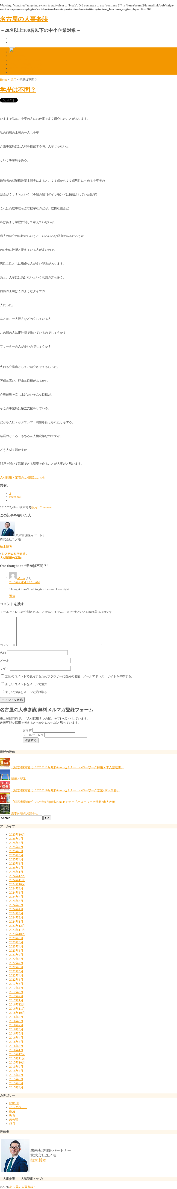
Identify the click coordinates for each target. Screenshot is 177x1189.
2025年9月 (16, 838)
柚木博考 (6, 546)
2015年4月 (16, 1087)
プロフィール (18, 56)
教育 (12, 1115)
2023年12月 (17, 925)
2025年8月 (16, 843)
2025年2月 (16, 867)
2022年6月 (16, 967)
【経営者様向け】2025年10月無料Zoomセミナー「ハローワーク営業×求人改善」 (65, 790)
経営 (12, 1123)
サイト (4, 668)
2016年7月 (16, 1025)
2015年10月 (17, 1062)
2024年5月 (16, 905)
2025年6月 (16, 851)
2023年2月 (16, 954)
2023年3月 (16, 950)
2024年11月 (17, 880)
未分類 (13, 1119)
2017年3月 (16, 992)
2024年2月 (16, 917)
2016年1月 (16, 1050)
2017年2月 (16, 996)
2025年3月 (16, 863)
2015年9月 (16, 1066)
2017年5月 (16, 983)
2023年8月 (16, 938)
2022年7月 (16, 963)
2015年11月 (17, 1058)
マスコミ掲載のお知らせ (25, 68)
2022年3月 (16, 979)
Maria (21, 578)
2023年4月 (16, 946)
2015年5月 (16, 1083)
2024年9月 (16, 888)
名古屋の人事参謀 (24, 19)
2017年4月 (16, 988)
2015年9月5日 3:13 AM (24, 582)
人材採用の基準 (10, 558)
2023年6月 (16, 942)
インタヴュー (18, 1107)
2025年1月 (16, 872)
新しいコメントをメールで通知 (26, 684)
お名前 (27, 730)
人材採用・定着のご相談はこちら (22, 477)
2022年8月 (16, 959)
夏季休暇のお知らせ (24, 813)
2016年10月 (17, 1012)
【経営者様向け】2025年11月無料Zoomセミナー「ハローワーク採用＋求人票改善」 (67, 767)
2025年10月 (17, 834)
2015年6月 (16, 1079)
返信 (12, 596)
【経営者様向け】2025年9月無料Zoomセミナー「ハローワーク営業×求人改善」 (64, 802)
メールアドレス (33, 735)
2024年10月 (17, 884)
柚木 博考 (38, 1160)
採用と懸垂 (18, 779)
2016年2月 (16, 1046)
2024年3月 (16, 913)
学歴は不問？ (18, 89)
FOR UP (14, 1103)
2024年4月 (16, 909)
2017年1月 (16, 1000)
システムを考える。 (15, 553)
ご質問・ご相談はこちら (25, 64)
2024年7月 (16, 896)
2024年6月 (16, 901)
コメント (8, 645)
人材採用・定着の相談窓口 (27, 60)
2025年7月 (16, 847)
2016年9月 (16, 1017)
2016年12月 (17, 1004)
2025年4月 (16, 859)
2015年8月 (16, 1070)
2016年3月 (16, 1041)
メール (4, 660)
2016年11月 (17, 1008)
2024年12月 (17, 876)
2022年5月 (16, 971)
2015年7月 (16, 1075)
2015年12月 (17, 1054)
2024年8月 (16, 892)
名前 (3, 652)
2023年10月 (17, 934)
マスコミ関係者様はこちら (27, 72)
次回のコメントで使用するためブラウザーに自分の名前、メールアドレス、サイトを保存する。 (69, 676)
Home (3, 79)
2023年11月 (17, 930)
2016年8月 (16, 1021)
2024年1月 (16, 921)
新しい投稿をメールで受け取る (26, 692)
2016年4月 (16, 1037)
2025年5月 (16, 855)
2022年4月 (16, 975)
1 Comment (44, 507)
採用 (13, 79)
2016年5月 (16, 1033)
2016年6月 (16, 1029)
